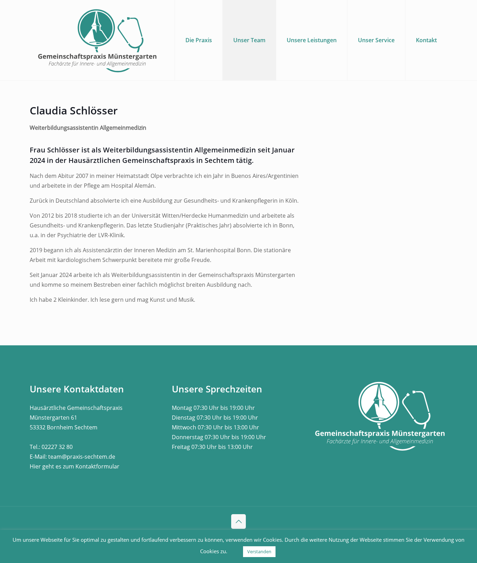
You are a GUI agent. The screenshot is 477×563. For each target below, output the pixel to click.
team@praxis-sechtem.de (81, 456)
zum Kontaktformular (91, 466)
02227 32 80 (57, 447)
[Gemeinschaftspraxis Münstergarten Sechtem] (98, 40)
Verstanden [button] (259, 551)
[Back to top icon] (238, 521)
